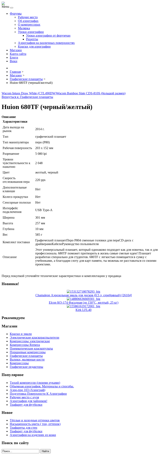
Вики (13, 61)
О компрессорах (29, 24)
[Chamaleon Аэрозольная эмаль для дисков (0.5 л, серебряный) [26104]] (83, 291)
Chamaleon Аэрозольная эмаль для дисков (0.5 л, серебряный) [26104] (83, 295)
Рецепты (32, 39)
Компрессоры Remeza (25, 345)
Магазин (16, 50)
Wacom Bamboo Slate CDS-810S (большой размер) (90, 93)
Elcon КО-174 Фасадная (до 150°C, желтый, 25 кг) (83, 302)
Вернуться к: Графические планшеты (27, 97)
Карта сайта (18, 54)
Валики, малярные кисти (27, 359)
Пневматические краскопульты (31, 348)
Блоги (14, 57)
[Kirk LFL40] (83, 306)
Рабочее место (28, 17)
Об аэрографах (28, 21)
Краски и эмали (21, 334)
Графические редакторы (26, 367)
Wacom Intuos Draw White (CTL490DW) (29, 93)
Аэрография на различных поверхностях (46, 43)
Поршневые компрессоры (28, 352)
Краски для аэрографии (34, 46)
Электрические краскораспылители (34, 337)
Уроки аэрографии (31, 32)
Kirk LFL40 (83, 310)
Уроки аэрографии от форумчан (48, 35)
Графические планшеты (26, 356)
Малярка (24, 28)
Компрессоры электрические (30, 341)
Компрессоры (19, 363)
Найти (45, 451)
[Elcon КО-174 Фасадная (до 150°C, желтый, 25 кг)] (83, 299)
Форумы (16, 13)
